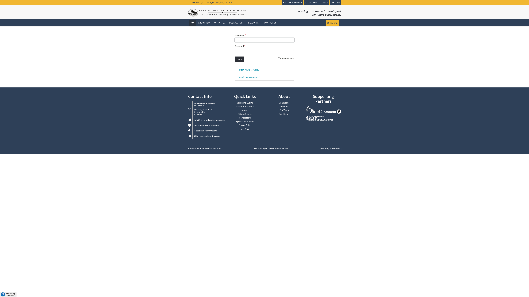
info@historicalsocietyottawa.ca (209, 120)
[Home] (192, 23)
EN (333, 2)
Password (240, 46)
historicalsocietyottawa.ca (206, 125)
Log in (239, 59)
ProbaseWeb (335, 148)
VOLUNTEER (311, 2)
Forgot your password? (248, 69)
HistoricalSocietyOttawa (205, 130)
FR (338, 2)
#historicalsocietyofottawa (207, 136)
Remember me (287, 58)
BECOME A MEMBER (292, 2)
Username (240, 35)
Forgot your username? (249, 76)
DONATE (324, 2)
